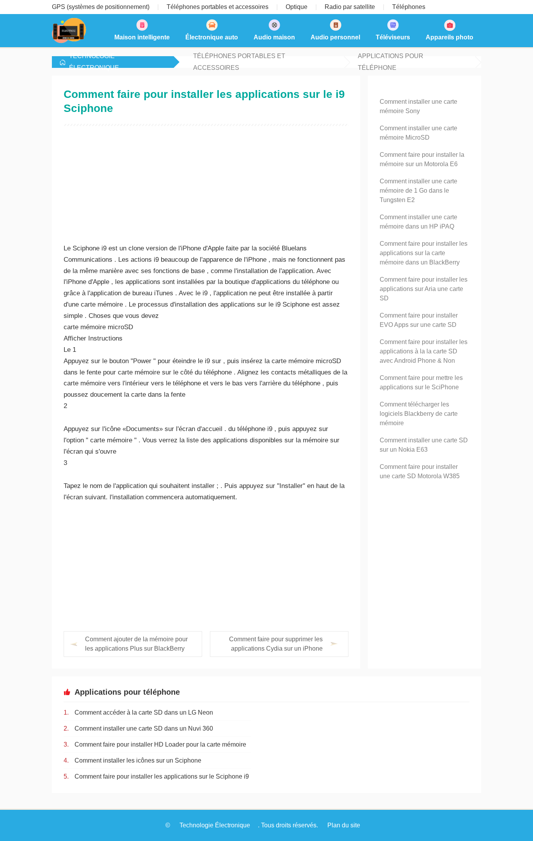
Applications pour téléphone (390, 62)
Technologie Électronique (94, 62)
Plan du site (343, 825)
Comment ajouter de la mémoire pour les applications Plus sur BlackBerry (136, 644)
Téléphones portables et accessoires (239, 62)
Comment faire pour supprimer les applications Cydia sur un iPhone (276, 644)
